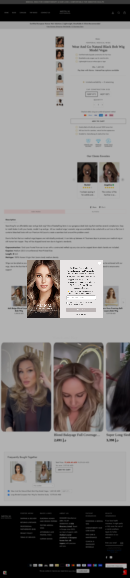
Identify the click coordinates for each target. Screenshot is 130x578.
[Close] (99, 263)
